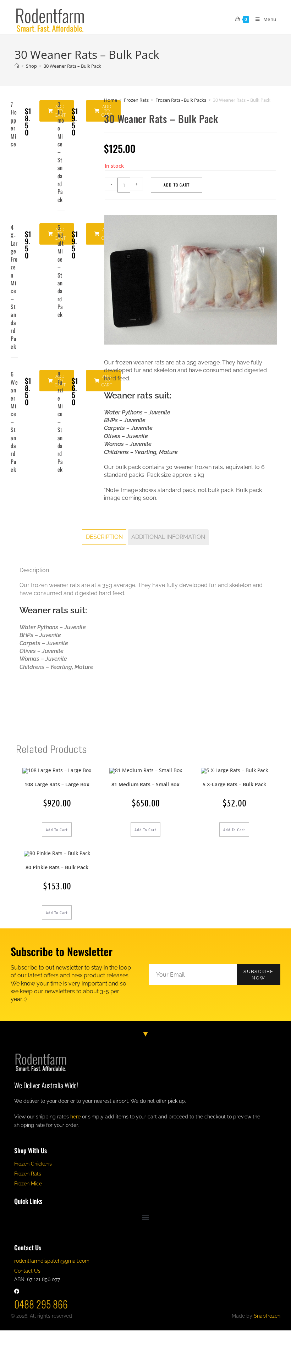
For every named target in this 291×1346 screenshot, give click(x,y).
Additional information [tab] (168, 537)
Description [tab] (104, 537)
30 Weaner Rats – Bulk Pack (72, 66)
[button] (103, 111)
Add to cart (177, 185)
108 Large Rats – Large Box (56, 784)
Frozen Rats (136, 100)
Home (110, 100)
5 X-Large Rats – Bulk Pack (234, 784)
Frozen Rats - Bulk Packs (180, 100)
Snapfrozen (267, 1316)
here (75, 1116)
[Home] (17, 66)
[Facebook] (17, 1291)
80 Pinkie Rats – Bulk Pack (57, 867)
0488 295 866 (41, 1304)
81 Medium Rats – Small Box (145, 784)
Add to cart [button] (57, 829)
